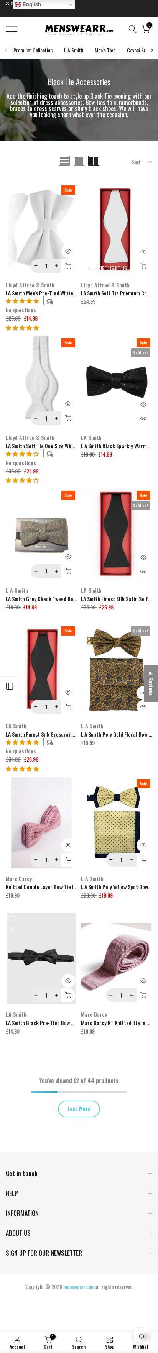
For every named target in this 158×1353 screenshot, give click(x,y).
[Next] (151, 50)
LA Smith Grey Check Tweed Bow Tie (45, 599)
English (31, 4)
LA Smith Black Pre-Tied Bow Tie (42, 1023)
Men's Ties (105, 50)
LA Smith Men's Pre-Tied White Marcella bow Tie (59, 293)
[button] (22, 327)
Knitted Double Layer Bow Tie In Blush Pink (53, 887)
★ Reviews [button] (151, 683)
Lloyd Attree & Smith (30, 285)
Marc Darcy (19, 879)
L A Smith (73, 50)
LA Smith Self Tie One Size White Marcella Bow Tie (61, 446)
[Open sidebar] (9, 686)
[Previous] (6, 50)
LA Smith (91, 437)
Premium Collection (33, 50)
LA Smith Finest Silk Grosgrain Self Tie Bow (54, 734)
